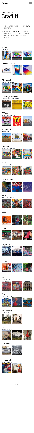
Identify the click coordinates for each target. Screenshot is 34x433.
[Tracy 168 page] (6, 251)
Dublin (4, 49)
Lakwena (5, 146)
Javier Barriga (7, 310)
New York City (6, 98)
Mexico (11, 197)
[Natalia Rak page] (6, 368)
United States (15, 98)
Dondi (4, 228)
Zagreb (4, 329)
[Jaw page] (6, 286)
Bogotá (4, 296)
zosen (4, 162)
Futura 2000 (7, 261)
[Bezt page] (6, 220)
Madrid (4, 131)
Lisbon (4, 181)
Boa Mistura (7, 129)
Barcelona (5, 164)
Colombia (10, 296)
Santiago (4, 312)
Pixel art (7, 38)
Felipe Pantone (8, 63)
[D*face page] (6, 121)
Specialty (26, 26)
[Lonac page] (6, 335)
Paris (3, 279)
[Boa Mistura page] (6, 137)
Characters (8, 34)
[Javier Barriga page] (6, 319)
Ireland (9, 49)
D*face (5, 113)
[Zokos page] (6, 302)
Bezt (4, 212)
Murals (27, 34)
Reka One (6, 343)
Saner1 (5, 195)
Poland (9, 214)
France (8, 279)
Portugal (10, 181)
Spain (8, 131)
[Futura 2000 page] (6, 267)
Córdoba (4, 82)
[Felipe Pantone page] (6, 70)
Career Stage (13, 26)
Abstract (25, 32)
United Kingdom (12, 115)
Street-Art (6, 32)
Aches (4, 47)
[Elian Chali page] (6, 88)
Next (17, 384)
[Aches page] (6, 55)
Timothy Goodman (10, 96)
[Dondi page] (6, 235)
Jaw (3, 277)
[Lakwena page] (6, 154)
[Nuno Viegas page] (6, 187)
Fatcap (5, 3)
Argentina (11, 82)
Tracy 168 (6, 244)
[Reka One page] (6, 350)
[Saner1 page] (6, 203)
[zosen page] (6, 170)
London (4, 115)
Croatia (9, 329)
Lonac (4, 327)
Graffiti (16, 32)
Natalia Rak (6, 360)
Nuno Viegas (7, 179)
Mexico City (5, 197)
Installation (9, 36)
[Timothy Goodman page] (6, 105)
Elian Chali (6, 80)
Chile (9, 312)
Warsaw (4, 214)
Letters (19, 34)
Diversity (7, 28)
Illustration (21, 36)
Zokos (4, 294)
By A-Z (4, 26)
